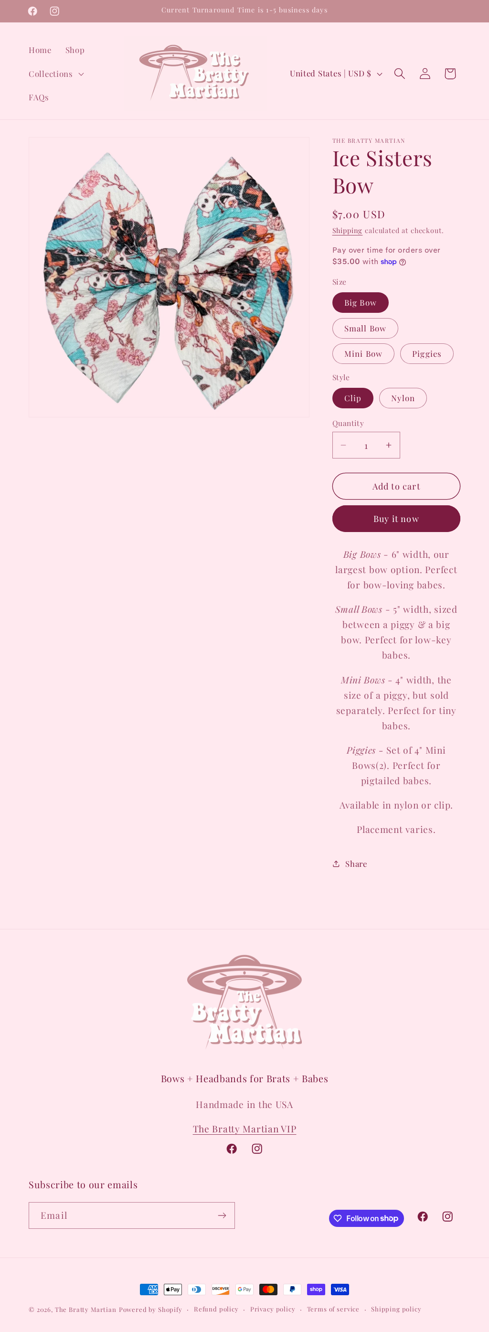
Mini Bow (363, 353)
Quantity (348, 423)
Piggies (427, 353)
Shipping (347, 230)
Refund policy (216, 1309)
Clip (353, 398)
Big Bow (360, 302)
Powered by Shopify (150, 1309)
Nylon (403, 398)
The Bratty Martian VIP (245, 1128)
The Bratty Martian (86, 1309)
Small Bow (365, 328)
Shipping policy (396, 1309)
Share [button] (356, 863)
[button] (55, 73)
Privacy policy (273, 1309)
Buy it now (396, 518)
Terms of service (333, 1309)
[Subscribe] (221, 1215)
